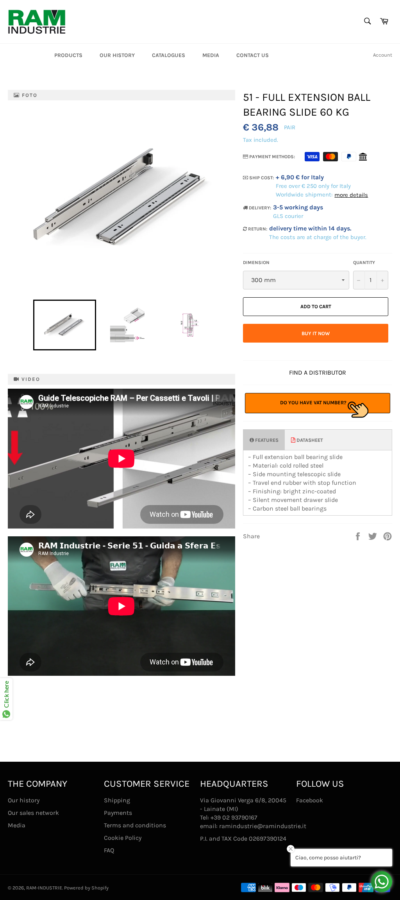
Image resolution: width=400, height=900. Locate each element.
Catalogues (168, 55)
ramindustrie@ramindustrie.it (262, 826)
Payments (118, 812)
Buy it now (316, 333)
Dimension (256, 262)
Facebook (309, 800)
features (266, 440)
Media (210, 55)
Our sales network (33, 812)
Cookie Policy (122, 837)
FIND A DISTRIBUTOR (317, 372)
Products (68, 55)
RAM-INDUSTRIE (44, 888)
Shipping (117, 800)
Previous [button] (29, 325)
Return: (257, 229)
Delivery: (259, 208)
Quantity (364, 262)
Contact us (252, 55)
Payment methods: (271, 156)
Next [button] (226, 325)
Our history (117, 55)
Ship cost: (261, 177)
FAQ (109, 850)
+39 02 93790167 (234, 817)
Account (382, 55)
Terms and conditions (135, 825)
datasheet (309, 440)
